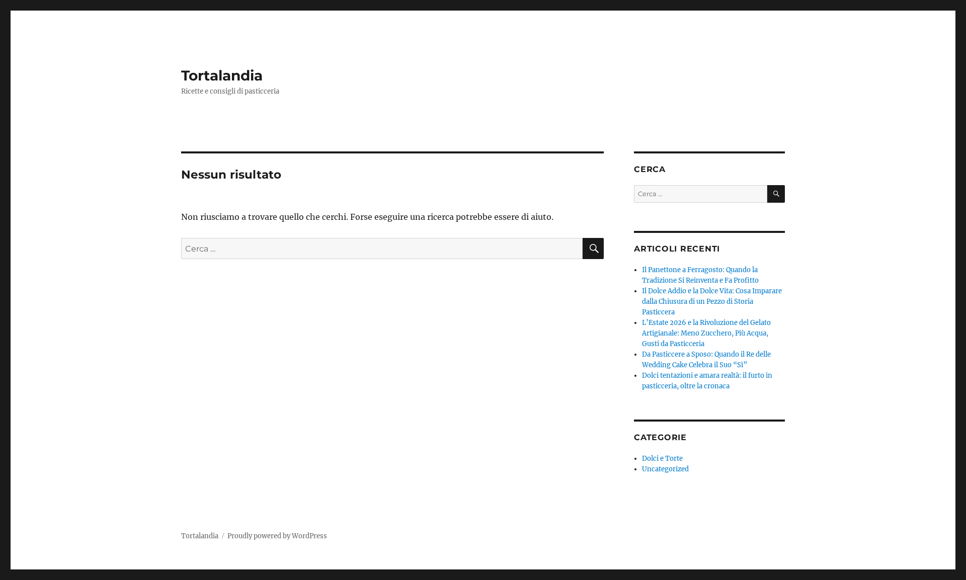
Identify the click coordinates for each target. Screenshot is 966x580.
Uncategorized (665, 469)
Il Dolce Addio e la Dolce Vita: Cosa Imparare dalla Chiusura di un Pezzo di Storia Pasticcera (712, 301)
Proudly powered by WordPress (277, 536)
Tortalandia (222, 75)
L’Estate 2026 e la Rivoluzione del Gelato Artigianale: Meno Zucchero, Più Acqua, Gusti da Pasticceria (706, 333)
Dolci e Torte (662, 458)
